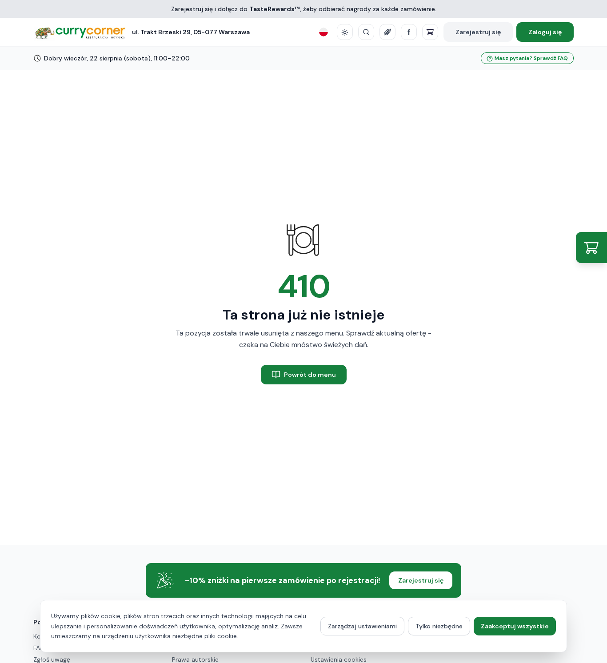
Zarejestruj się (478, 32)
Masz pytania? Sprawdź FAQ (531, 58)
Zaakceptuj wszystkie (515, 626)
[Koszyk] (430, 32)
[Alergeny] (387, 32)
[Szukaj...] (366, 32)
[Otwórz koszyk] (591, 247)
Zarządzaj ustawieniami (362, 626)
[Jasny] (345, 32)
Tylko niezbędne (439, 626)
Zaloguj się (545, 32)
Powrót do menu (310, 375)
